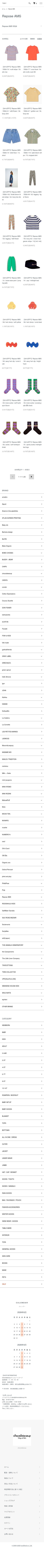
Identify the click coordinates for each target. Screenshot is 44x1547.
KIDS (4, 1039)
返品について (8, 1478)
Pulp (3, 890)
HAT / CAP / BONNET (9, 1172)
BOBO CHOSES (7, 553)
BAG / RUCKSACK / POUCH (11, 1200)
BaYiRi (4, 539)
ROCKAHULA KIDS (8, 904)
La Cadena (6, 718)
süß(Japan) (6, 938)
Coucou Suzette (7, 601)
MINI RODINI (6, 794)
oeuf (3, 841)
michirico (5, 766)
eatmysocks (6, 615)
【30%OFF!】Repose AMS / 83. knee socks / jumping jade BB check (32, 403)
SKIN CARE (6, 1256)
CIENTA (4, 580)
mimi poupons (7, 780)
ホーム (3, 9)
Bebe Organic (6, 546)
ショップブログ (9, 1500)
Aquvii (4, 504)
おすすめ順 (24, 39)
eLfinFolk (5, 622)
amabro (4, 497)
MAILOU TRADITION (9, 759)
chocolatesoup (7, 573)
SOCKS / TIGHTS (8, 1179)
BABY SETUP (6, 1102)
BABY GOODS (7, 1109)
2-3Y (3, 1060)
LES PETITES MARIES (10, 732)
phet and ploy (6, 876)
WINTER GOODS (8, 1214)
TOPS (4, 1123)
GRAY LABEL (6, 656)
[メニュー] (41, 3)
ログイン (7, 1523)
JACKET (5, 1151)
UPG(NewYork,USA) (9, 979)
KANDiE (4, 704)
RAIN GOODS (7, 1193)
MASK (4, 1270)
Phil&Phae (5, 883)
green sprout (6, 670)
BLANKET (5, 1116)
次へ (31, 476)
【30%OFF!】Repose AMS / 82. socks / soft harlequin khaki (11, 444)
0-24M (4, 1053)
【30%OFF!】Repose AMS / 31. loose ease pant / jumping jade (11, 280)
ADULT (4, 1046)
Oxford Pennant (7, 869)
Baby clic (5, 525)
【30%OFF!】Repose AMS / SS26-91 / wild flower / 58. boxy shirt (11, 111)
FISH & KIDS (6, 636)
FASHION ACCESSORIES (11, 1207)
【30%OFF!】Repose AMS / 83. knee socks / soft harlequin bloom (11, 403)
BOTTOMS (5, 1130)
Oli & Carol (5, 848)
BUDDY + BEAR (7, 559)
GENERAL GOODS (8, 1249)
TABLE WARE (6, 1228)
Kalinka (4, 697)
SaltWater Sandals (8, 911)
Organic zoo (6, 862)
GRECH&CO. (6, 663)
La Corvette (6, 725)
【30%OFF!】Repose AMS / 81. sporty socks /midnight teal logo (32, 444)
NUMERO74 (6, 834)
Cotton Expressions (8, 594)
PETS (4, 1277)
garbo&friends (7, 649)
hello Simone (6, 677)
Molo (3, 807)
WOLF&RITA (6, 993)
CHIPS (4, 566)
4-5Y (3, 1067)
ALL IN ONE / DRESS (9, 1137)
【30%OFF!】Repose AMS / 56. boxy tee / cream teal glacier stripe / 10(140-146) (32, 238)
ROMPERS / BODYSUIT (10, 1095)
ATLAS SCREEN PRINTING (11, 518)
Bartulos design (7, 532)
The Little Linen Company (11, 958)
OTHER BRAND (7, 1006)
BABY (4, 1032)
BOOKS (4, 1263)
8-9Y (3, 1081)
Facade (4, 629)
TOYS (4, 1242)
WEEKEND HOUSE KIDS (10, 986)
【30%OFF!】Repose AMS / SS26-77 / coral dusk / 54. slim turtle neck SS (32, 69)
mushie (4, 827)
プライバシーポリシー (11, 1495)
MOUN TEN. (6, 814)
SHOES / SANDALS (8, 1186)
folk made (5, 643)
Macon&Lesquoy (7, 745)
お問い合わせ (8, 1534)
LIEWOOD (5, 738)
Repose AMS (11, 9)
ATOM (11, 1506)
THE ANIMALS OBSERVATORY (12, 945)
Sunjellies (5, 931)
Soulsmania (6, 924)
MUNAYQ (5, 820)
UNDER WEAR (7, 1158)
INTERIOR (5, 1235)
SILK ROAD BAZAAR (9, 918)
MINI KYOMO (6, 787)
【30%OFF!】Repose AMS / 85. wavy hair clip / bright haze (32, 361)
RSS (5, 1506)
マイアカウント (9, 1512)
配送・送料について (11, 1472)
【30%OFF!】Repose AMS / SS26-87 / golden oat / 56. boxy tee (32, 111)
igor (3, 683)
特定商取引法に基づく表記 (13, 1489)
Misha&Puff (6, 800)
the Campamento (8, 952)
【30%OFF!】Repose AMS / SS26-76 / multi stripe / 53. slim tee (11, 69)
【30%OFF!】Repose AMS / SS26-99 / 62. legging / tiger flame (32, 194)
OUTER (4, 1144)
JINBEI (4, 1165)
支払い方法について (11, 1484)
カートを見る (8, 1528)
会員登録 (7, 1517)
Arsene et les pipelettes (10, 511)
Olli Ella (4, 855)
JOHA (4, 690)
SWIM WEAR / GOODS (10, 1221)
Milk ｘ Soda (6, 773)
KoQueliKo (5, 711)
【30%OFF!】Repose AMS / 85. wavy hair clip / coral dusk (11, 361)
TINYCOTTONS (7, 965)
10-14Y (4, 1088)
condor (4, 587)
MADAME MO (6, 752)
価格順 (32, 39)
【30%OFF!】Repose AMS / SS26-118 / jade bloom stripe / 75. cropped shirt (32, 152)
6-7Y (3, 1074)
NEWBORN (6, 1025)
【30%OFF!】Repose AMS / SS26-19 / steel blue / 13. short (11, 152)
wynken (4, 999)
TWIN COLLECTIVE (9, 972)
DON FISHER (6, 608)
